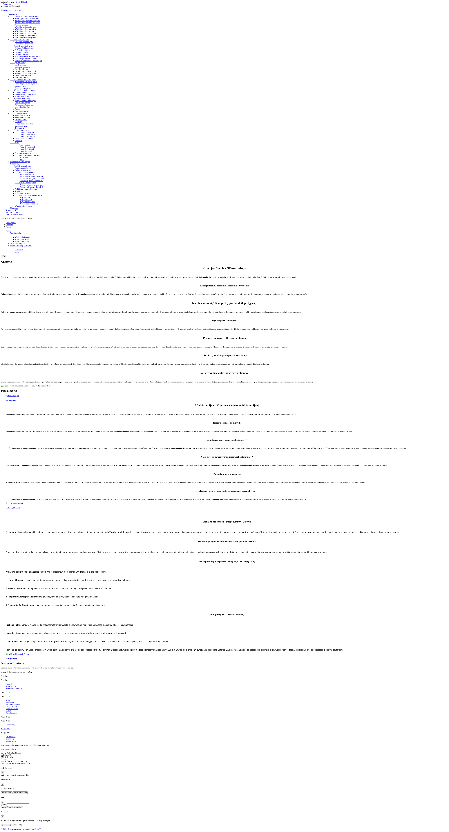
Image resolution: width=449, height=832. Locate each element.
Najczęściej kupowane (14, 688)
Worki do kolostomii (27, 147)
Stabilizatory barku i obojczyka (31, 181)
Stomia (14, 143)
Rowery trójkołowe (22, 111)
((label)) (4, 805)
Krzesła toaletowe (21, 69)
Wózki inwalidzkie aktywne (25, 27)
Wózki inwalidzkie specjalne (25, 33)
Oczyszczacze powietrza (24, 124)
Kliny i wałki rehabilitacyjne (25, 101)
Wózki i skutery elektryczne (25, 37)
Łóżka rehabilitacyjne (23, 92)
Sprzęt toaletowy (18, 63)
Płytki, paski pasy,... (12, 658)
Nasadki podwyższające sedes (26, 71)
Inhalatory (18, 122)
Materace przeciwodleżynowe (26, 82)
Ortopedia (11, 14)
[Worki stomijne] (12, 396)
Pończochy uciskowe (23, 50)
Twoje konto (5, 729)
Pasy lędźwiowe (26, 200)
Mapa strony (10, 725)
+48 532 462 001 (20, 2)
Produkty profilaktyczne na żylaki (27, 56)
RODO (8, 700)
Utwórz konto (11, 741)
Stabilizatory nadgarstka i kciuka (32, 179)
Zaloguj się (10, 739)
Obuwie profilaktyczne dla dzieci (24, 16)
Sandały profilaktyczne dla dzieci (27, 19)
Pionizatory (14, 208)
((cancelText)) (6, 793)
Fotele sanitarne (21, 65)
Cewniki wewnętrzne (27, 134)
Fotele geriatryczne (22, 96)
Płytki (22, 160)
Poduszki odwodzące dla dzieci (31, 187)
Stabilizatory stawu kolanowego (31, 176)
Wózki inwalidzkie (19, 25)
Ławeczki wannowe (22, 67)
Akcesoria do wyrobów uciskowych (28, 61)
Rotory (17, 109)
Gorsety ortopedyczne (23, 168)
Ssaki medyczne (21, 126)
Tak (4, 256)
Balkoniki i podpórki (19, 40)
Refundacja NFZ (12, 210)
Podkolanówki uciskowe (24, 48)
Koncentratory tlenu (22, 117)
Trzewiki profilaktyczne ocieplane (27, 21)
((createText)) (17, 807)
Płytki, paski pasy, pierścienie (27, 155)
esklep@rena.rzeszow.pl (21, 763)
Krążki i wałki (20, 86)
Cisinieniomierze (21, 120)
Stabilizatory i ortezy (24, 172)
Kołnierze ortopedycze (23, 170)
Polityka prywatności (13, 704)
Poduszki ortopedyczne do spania (32, 185)
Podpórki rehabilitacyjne (24, 44)
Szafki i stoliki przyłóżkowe (25, 94)
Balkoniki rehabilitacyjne (24, 42)
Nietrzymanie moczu (19, 130)
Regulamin (10, 702)
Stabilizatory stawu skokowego (26, 189)
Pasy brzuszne (25, 197)
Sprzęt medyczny (18, 113)
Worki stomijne (22, 145)
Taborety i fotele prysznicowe (26, 73)
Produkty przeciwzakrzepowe (26, 59)
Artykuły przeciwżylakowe (22, 46)
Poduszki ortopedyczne (25, 183)
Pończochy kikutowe (23, 193)
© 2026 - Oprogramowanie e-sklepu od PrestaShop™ (21, 829)
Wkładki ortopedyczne (23, 206)
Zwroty (8, 711)
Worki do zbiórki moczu (24, 139)
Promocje (9, 684)
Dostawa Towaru (12, 709)
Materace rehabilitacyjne (24, 105)
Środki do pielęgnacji (23, 153)
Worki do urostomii (27, 151)
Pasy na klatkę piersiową (29, 204)
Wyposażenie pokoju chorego (23, 90)
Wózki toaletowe (21, 77)
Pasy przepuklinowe (27, 202)
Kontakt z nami (11, 713)
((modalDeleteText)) (20, 793)
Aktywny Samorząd (13, 212)
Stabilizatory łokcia (27, 174)
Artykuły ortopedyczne (20, 166)
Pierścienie (24, 157)
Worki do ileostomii (27, 149)
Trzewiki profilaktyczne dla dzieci (27, 23)
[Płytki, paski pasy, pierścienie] (17, 654)
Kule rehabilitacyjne (22, 103)
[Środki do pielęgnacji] (14, 503)
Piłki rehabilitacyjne (22, 107)
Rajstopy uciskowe (22, 52)
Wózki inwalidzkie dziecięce (25, 29)
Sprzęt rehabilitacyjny (20, 99)
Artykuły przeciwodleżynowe (23, 80)
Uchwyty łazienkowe (23, 75)
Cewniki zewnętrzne (27, 136)
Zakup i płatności (12, 707)
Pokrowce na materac (23, 88)
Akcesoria (18, 141)
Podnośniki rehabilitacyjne (20, 162)
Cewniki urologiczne (24, 132)
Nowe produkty (11, 686)
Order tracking (11, 737)
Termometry (19, 128)
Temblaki (18, 191)
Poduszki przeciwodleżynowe (26, 84)
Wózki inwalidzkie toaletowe (25, 35)
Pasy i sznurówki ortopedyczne (28, 195)
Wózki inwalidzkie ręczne (24, 31)
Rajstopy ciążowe (21, 54)
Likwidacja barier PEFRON (16, 214)
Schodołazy (14, 164)
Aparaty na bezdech (22, 115)
